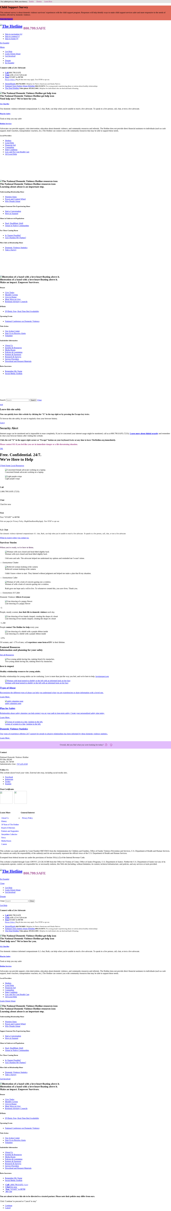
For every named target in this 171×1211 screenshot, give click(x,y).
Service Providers (12, 359)
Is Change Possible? (13, 235)
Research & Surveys (13, 357)
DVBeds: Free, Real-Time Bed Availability (22, 311)
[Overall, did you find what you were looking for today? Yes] (106, 745)
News (3, 838)
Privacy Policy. (10, 79)
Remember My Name (13, 371)
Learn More (48, 1)
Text (7, 77)
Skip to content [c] (12, 36)
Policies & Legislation (13, 352)
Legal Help (9, 143)
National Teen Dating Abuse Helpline (20, 86)
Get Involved (10, 56)
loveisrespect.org (102, 676)
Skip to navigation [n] (13, 34)
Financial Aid (10, 145)
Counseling (9, 147)
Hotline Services (6, 124)
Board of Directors (8, 828)
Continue (8, 1205)
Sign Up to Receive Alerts (15, 333)
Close (2, 901)
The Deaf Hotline (12, 88)
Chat (7, 75)
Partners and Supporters (10, 831)
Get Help (8, 51)
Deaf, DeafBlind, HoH (14, 223)
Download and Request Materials (18, 361)
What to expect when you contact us (14, 538)
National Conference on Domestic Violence (22, 321)
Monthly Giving (11, 295)
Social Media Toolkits (13, 373)
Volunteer (9, 336)
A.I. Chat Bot (4, 104)
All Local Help (11, 154)
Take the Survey (6, 19)
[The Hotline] (11, 26)
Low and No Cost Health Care (17, 152)
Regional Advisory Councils (16, 301)
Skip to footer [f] (11, 39)
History (4, 821)
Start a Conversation (13, 211)
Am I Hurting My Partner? (15, 238)
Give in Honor (11, 297)
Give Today (9, 292)
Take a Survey (10, 250)
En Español (4, 43)
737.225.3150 (22, 764)
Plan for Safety (5, 114)
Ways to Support (11, 213)
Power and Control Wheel (15, 199)
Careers (4, 844)
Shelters (8, 140)
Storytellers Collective (9, 834)
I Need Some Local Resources (12, 466)
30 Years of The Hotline (10, 824)
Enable (31, 1)
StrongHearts (10, 84)
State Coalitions (11, 150)
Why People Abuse (12, 201)
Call (7, 73)
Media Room (10, 350)
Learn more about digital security (144, 433)
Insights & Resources (13, 348)
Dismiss (39, 1)
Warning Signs (11, 197)
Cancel (8, 1208)
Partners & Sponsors (13, 354)
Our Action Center (12, 331)
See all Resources (7, 655)
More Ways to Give (13, 299)
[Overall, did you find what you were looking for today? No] (111, 745)
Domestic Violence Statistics (16, 248)
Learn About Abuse (13, 54)
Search (2, 400)
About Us (9, 345)
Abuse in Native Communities (17, 226)
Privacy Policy (27, 818)
